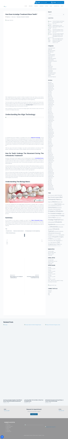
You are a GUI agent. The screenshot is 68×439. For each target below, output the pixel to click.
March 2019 (50, 184)
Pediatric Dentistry (51, 74)
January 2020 (50, 171)
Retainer (49, 75)
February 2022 (50, 145)
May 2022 (49, 141)
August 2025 (50, 90)
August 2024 (50, 105)
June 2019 (50, 180)
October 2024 (50, 103)
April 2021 (50, 151)
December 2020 (51, 156)
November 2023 (51, 117)
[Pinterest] (24, 235)
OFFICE (46, 6)
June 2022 (50, 139)
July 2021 (49, 147)
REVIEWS (41, 6)
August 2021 (50, 146)
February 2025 (50, 98)
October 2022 (50, 134)
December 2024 (51, 100)
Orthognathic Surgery (52, 72)
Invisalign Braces (55, 215)
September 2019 (51, 176)
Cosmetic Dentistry (51, 54)
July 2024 (49, 107)
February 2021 (50, 154)
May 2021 (49, 150)
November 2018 (51, 189)
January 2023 (50, 130)
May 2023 (50, 125)
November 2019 (51, 173)
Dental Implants (51, 59)
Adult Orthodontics (51, 195)
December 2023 (51, 116)
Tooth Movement (53, 245)
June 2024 (50, 108)
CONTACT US (56, 6)
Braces (49, 53)
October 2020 (50, 159)
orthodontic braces (58, 224)
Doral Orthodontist (57, 209)
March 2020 (50, 168)
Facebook (50, 290)
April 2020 (50, 167)
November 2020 (51, 158)
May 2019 (49, 181)
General (49, 63)
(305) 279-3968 (44, 2)
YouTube (49, 292)
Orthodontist (50, 71)
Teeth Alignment (53, 242)
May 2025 (50, 94)
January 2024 (50, 115)
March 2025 (50, 96)
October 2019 (50, 175)
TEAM (51, 6)
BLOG (62, 6)
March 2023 (50, 128)
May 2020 (50, 166)
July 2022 (49, 138)
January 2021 (50, 155)
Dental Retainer (52, 207)
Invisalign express (58, 217)
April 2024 (50, 111)
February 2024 (50, 113)
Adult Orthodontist (58, 195)
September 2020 (51, 160)
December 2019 (51, 172)
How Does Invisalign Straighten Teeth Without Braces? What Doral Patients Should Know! (58, 35)
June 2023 (50, 124)
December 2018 (51, 188)
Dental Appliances (51, 55)
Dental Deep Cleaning (52, 58)
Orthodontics (50, 70)
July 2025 (49, 91)
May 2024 (50, 109)
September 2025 (51, 88)
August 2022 (50, 137)
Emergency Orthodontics (55, 211)
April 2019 (50, 183)
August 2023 (50, 121)
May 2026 (50, 82)
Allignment (50, 49)
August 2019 (50, 177)
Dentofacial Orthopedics (52, 61)
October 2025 (50, 87)
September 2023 (51, 120)
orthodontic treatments (58, 231)
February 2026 (50, 83)
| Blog (42, 435)
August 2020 (50, 162)
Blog (49, 294)
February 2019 (50, 185)
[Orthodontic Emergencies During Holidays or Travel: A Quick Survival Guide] (55, 361)
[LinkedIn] (24, 236)
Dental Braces (54, 205)
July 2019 (49, 179)
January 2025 (50, 99)
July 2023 (49, 122)
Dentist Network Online (28, 435)
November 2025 (51, 86)
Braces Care (59, 201)
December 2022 (51, 132)
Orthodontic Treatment (52, 68)
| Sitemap (39, 435)
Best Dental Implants (53, 197)
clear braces (57, 204)
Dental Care (50, 57)
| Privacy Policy (35, 435)
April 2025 (50, 95)
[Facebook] (24, 234)
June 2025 (50, 92)
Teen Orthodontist (57, 240)
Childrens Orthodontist (51, 204)
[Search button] (64, 14)
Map (49, 293)
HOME (26, 6)
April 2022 (50, 142)
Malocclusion (50, 66)
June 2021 (50, 149)
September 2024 (51, 104)
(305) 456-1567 (60, 2)
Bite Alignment (50, 51)
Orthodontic (50, 67)
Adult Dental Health (51, 48)
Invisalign (49, 65)
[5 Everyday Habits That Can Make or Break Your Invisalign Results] (34, 361)
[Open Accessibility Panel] (2, 437)
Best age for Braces (51, 50)
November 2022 (51, 133)
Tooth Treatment (58, 245)
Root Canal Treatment (52, 76)
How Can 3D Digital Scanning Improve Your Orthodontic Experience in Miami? (58, 40)
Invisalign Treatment (54, 219)
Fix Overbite (51, 213)
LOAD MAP (50, 255)
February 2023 (50, 129)
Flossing (49, 62)
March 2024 (50, 112)
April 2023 (50, 126)
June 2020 (50, 164)
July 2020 (50, 163)
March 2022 (50, 143)
